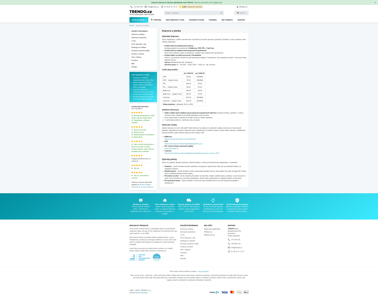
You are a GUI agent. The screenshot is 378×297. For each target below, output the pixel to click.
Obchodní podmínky (138, 38)
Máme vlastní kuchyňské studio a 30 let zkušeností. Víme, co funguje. (143, 84)
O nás (133, 41)
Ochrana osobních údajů (140, 51)
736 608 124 (235, 244)
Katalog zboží (138, 20)
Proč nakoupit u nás (175, 20)
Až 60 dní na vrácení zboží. (143, 94)
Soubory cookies (137, 54)
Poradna (213, 20)
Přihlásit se (208, 232)
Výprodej (156, 20)
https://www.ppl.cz (171, 148)
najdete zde (217, 2)
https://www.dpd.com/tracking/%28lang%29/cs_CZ (183, 144)
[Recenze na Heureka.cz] (157, 258)
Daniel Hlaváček (142, 293)
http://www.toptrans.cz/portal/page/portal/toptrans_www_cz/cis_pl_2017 (191, 153)
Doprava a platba (196, 20)
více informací (203, 271)
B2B (132, 64)
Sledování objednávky (212, 229)
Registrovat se (209, 235)
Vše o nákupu (227, 20)
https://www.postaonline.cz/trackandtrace (180, 139)
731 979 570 (136, 7)
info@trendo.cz (152, 7)
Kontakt (241, 20)
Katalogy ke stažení (138, 47)
